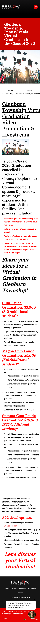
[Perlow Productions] (11, 7)
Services (15, 589)
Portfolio (22, 589)
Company (7, 589)
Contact (20, 592)
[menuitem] (7, 588)
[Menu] (36, 7)
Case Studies (31, 589)
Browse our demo (11, 526)
